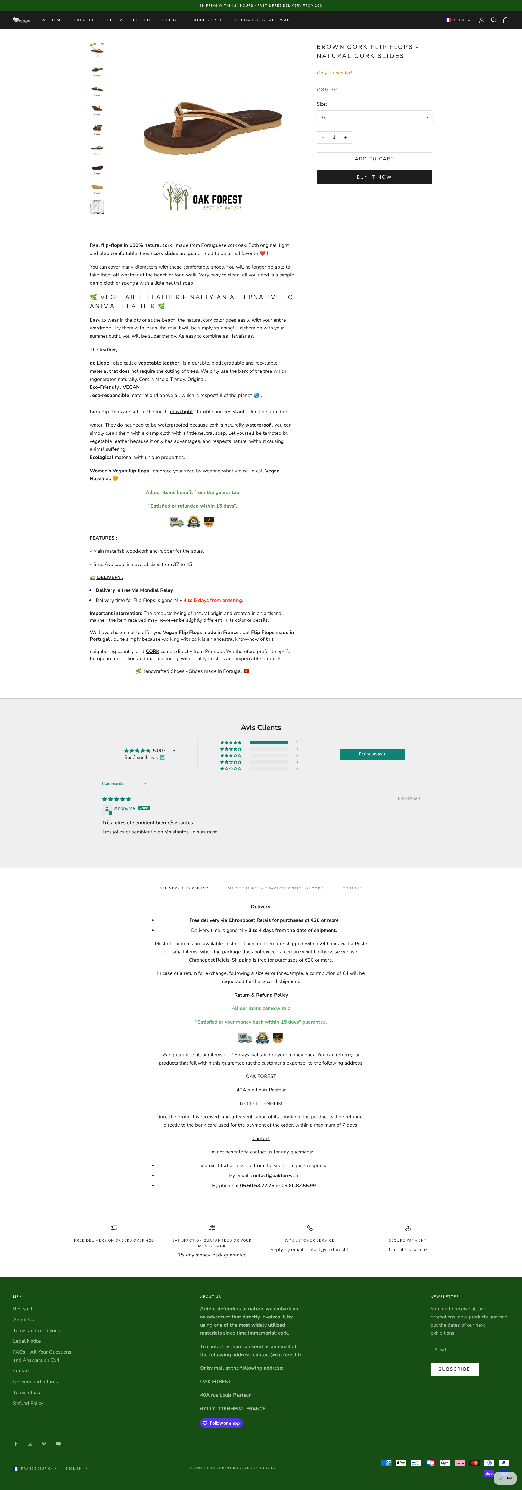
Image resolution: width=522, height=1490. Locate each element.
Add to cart (374, 159)
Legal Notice (27, 1341)
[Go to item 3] (97, 89)
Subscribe (455, 1369)
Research (23, 1308)
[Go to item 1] (97, 50)
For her (113, 20)
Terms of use (27, 1392)
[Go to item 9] (97, 206)
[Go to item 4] (97, 108)
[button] (231, 742)
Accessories (208, 20)
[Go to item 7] (97, 167)
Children (172, 20)
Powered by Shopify (254, 1468)
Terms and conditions (36, 1330)
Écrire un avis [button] (372, 754)
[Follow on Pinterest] (44, 1444)
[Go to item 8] (97, 187)
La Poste (357, 943)
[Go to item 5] (97, 128)
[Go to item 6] (97, 147)
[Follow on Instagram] (30, 1444)
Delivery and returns (35, 1381)
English (73, 1468)
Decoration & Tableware (263, 20)
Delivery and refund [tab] (184, 888)
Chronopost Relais (209, 960)
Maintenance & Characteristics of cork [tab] (276, 888)
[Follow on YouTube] (58, 1444)
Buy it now (374, 177)
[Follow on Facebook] (15, 1444)
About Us (23, 1319)
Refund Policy (28, 1403)
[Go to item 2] (97, 69)
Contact (21, 1370)
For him (142, 20)
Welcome (52, 20)
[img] (116, 799)
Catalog (84, 20)
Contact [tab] (353, 888)
